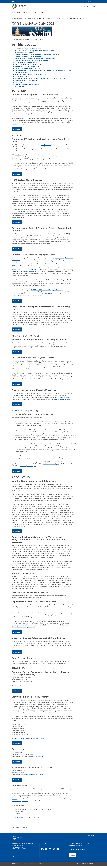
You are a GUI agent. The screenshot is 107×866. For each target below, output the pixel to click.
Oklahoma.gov (16, 864)
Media (25, 12)
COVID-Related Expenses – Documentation (28, 49)
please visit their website (34, 774)
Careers (42, 12)
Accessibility (32, 864)
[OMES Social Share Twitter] (46, 849)
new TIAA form (46, 145)
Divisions (33, 12)
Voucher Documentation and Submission (28, 68)
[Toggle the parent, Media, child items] (27, 12)
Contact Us (15, 856)
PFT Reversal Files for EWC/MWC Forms (28, 62)
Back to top (91, 835)
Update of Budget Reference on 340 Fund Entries (31, 74)
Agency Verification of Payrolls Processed (28, 64)
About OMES (16, 12)
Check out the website (19, 817)
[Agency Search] (93, 6)
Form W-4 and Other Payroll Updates (27, 84)
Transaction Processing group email (23, 627)
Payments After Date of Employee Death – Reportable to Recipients (37, 55)
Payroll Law (18, 82)
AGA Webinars (19, 86)
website (20, 686)
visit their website (37, 756)
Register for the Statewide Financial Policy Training (28, 738)
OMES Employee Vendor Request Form (27, 272)
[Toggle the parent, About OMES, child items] (20, 12)
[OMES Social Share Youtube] (50, 849)
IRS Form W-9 (16, 266)
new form (18, 155)
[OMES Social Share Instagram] (54, 849)
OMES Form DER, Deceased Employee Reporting (46, 290)
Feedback (40, 864)
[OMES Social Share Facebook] (42, 849)
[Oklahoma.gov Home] (13, 1)
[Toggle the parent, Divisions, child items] (36, 12)
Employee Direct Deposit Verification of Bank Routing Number (35, 58)
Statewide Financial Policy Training (26, 80)
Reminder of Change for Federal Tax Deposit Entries (32, 60)
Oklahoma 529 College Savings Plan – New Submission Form (34, 51)
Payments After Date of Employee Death (28, 56)
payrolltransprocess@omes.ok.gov (62, 399)
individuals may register (20, 801)
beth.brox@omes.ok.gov (28, 466)
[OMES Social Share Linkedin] (57, 849)
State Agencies (91, 1)
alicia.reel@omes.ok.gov (51, 464)
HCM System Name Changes (24, 53)
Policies (24, 864)
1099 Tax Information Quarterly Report (27, 66)
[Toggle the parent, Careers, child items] (45, 12)
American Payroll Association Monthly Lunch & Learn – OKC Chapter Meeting (40, 78)
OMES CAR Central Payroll (52, 294)
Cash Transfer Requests (22, 76)
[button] (17, 129)
